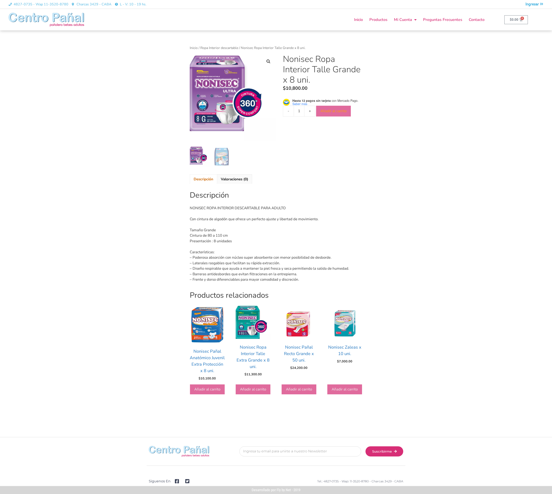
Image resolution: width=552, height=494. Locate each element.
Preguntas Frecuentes (442, 19)
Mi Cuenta (403, 19)
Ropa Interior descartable (219, 48)
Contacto (477, 19)
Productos (378, 19)
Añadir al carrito (333, 111)
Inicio (358, 19)
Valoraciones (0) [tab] (234, 179)
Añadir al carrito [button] (207, 389)
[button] (268, 61)
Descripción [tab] (203, 179)
